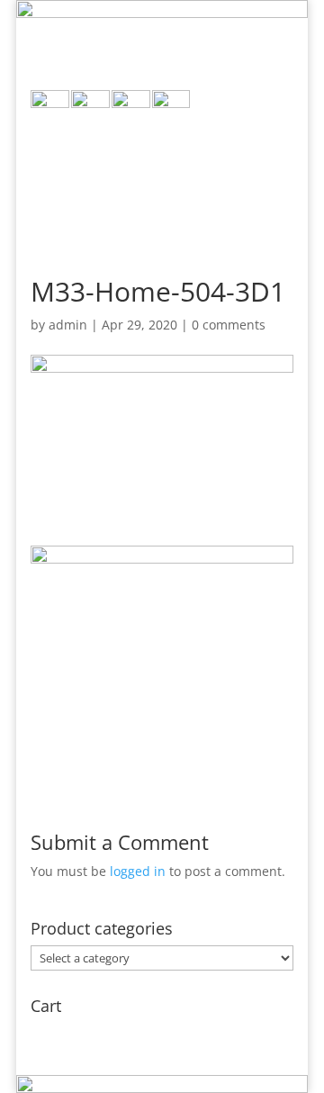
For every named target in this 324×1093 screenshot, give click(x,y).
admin (68, 324)
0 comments (229, 324)
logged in (138, 871)
